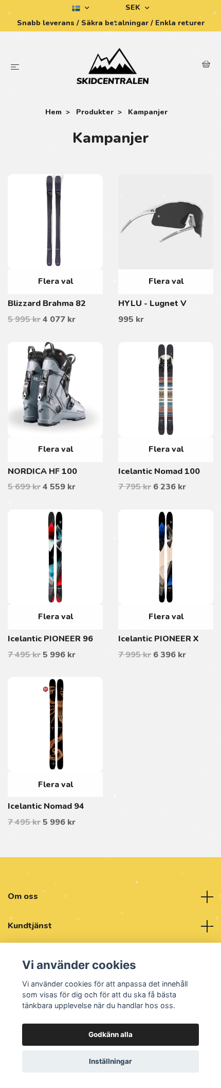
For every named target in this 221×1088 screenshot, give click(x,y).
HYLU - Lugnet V (152, 303)
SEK (133, 7)
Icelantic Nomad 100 (159, 471)
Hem (53, 112)
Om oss (23, 896)
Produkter (95, 112)
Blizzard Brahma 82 (47, 303)
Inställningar (110, 1061)
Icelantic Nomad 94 (46, 806)
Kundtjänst (30, 925)
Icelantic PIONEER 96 (50, 638)
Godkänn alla (110, 1034)
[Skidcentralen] (112, 66)
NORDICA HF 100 (42, 471)
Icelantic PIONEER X (158, 638)
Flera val (55, 281)
